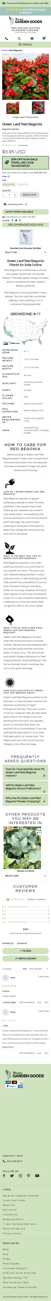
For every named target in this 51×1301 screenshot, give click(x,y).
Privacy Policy (12, 1233)
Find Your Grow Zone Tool (19, 1273)
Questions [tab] (22, 944)
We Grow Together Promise (21, 1196)
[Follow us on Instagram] (20, 1176)
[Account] (32, 38)
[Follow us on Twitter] (12, 1176)
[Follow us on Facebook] (4, 1176)
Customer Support (15, 1268)
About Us (9, 1205)
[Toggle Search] (19, 38)
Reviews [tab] (7, 944)
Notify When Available (19, 212)
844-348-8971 (15, 1161)
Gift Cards (10, 1210)
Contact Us (10, 1214)
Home (4, 50)
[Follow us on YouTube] (37, 1176)
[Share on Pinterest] (20, 220)
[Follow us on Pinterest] (28, 1176)
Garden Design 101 (15, 1278)
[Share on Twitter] (16, 220)
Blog (6, 1249)
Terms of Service (14, 1229)
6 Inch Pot (23, 184)
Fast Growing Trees (16, 1282)
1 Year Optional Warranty (20, 1224)
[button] (25, 145)
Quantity (6, 190)
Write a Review (32, 959)
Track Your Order (14, 1200)
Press (6, 1259)
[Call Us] (6, 38)
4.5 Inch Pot (9, 184)
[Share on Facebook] (12, 220)
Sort (25, 969)
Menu (27, 44)
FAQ (5, 1254)
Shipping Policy (13, 1219)
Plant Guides (11, 1264)
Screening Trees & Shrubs (20, 1287)
